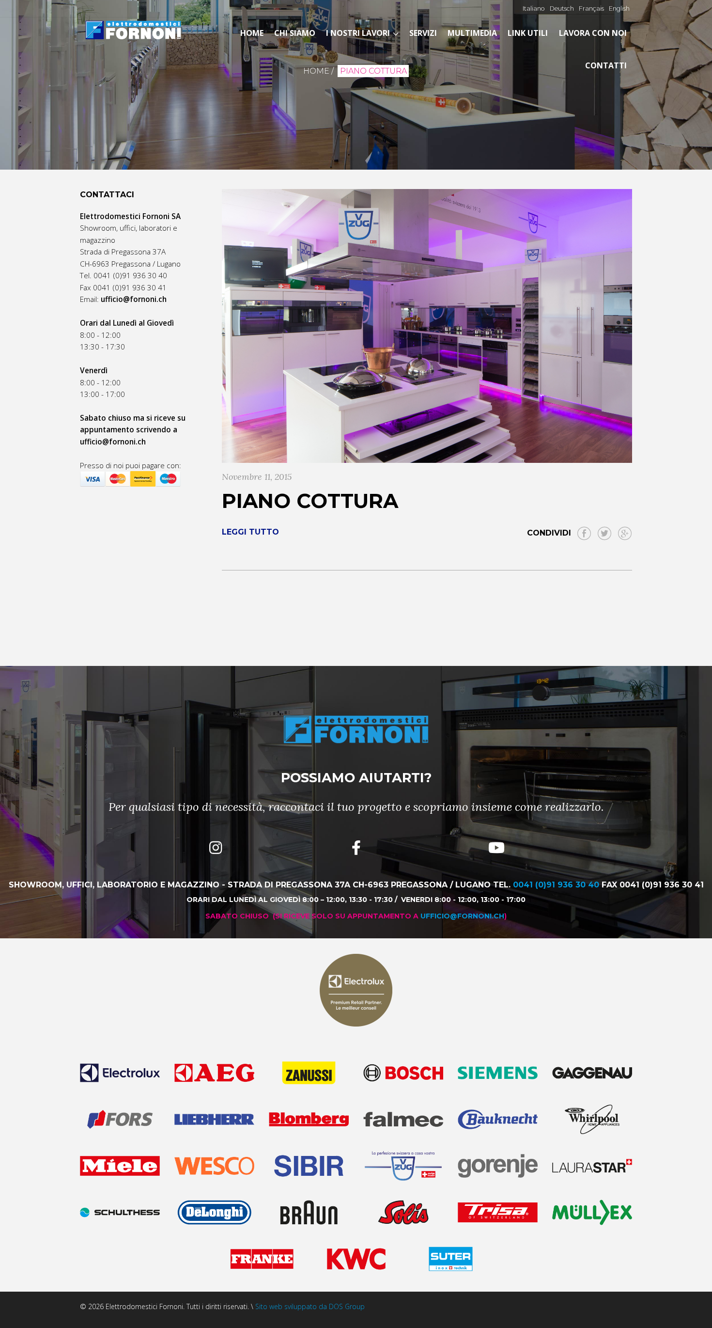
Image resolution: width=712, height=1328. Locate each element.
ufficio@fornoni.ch (113, 441)
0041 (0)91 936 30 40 (130, 275)
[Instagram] (215, 847)
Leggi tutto (250, 532)
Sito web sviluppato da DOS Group (310, 1306)
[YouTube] (496, 847)
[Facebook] (356, 847)
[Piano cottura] (427, 326)
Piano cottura (310, 501)
